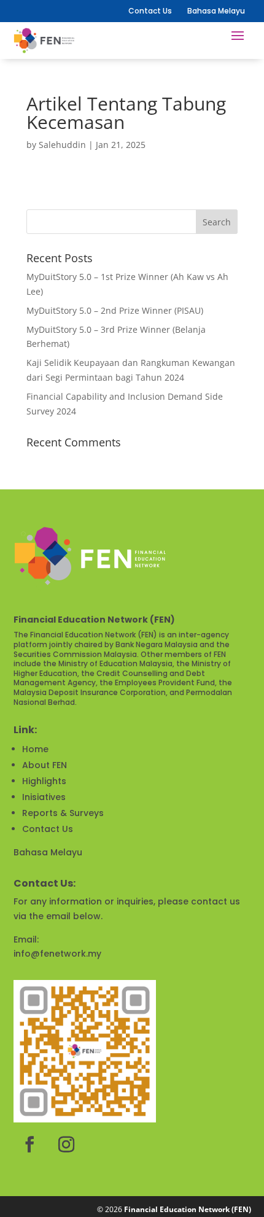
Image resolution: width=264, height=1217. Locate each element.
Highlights (44, 781)
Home (35, 749)
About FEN (44, 765)
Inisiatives (44, 797)
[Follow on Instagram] (66, 1145)
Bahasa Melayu (48, 852)
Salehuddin (62, 144)
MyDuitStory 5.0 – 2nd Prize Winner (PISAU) (114, 310)
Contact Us (150, 11)
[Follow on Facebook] (29, 1145)
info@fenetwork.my (57, 953)
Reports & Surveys (63, 813)
